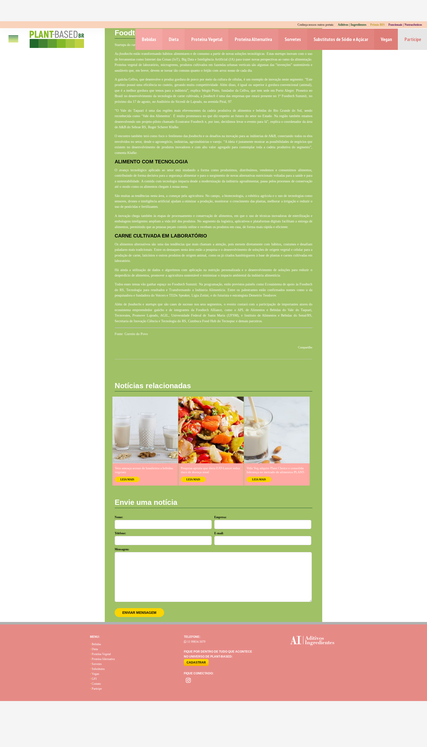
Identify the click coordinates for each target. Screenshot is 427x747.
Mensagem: (122, 549)
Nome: (119, 517)
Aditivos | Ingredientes (352, 24)
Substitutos (97, 669)
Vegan (386, 39)
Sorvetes (293, 39)
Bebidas (149, 39)
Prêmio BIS (377, 24)
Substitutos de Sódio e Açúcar (341, 39)
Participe (413, 39)
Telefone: (120, 533)
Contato (95, 683)
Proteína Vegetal (206, 39)
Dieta (174, 39)
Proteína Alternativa (253, 39)
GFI (93, 679)
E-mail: (219, 533)
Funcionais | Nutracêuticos (405, 24)
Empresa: (220, 517)
